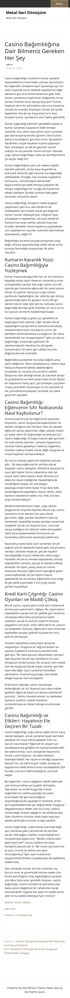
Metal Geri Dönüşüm (26, 12)
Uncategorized (24, 915)
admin (9, 64)
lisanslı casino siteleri (18, 902)
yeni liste (10, 909)
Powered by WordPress (21, 988)
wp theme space (35, 992)
